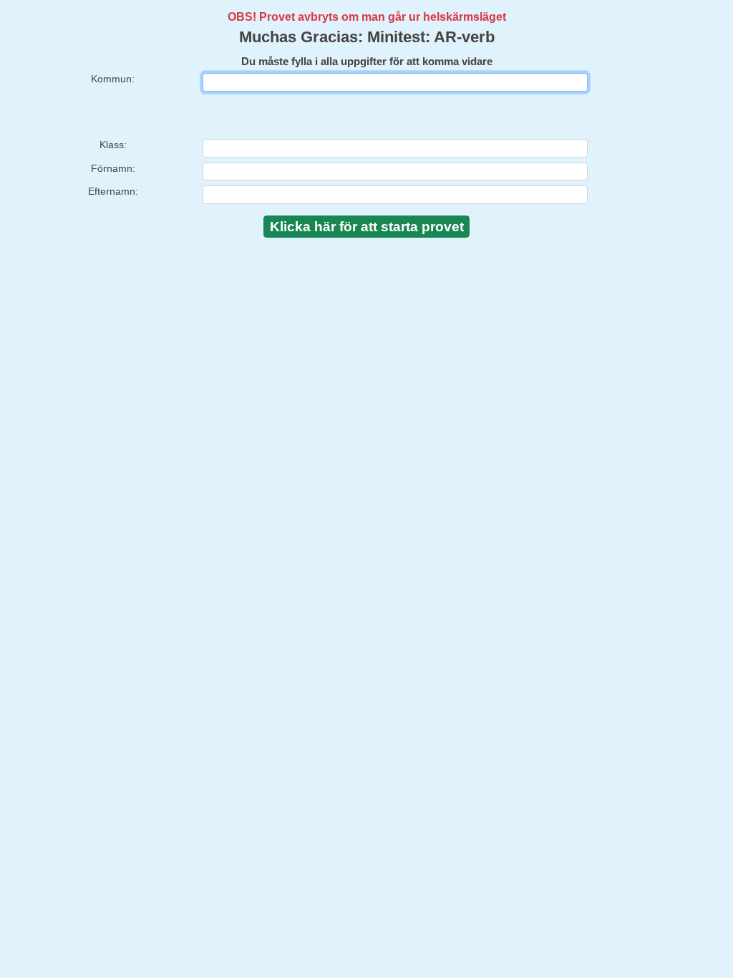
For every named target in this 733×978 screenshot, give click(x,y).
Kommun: (113, 78)
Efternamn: (113, 191)
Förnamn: (113, 168)
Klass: (113, 144)
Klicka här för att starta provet (367, 226)
